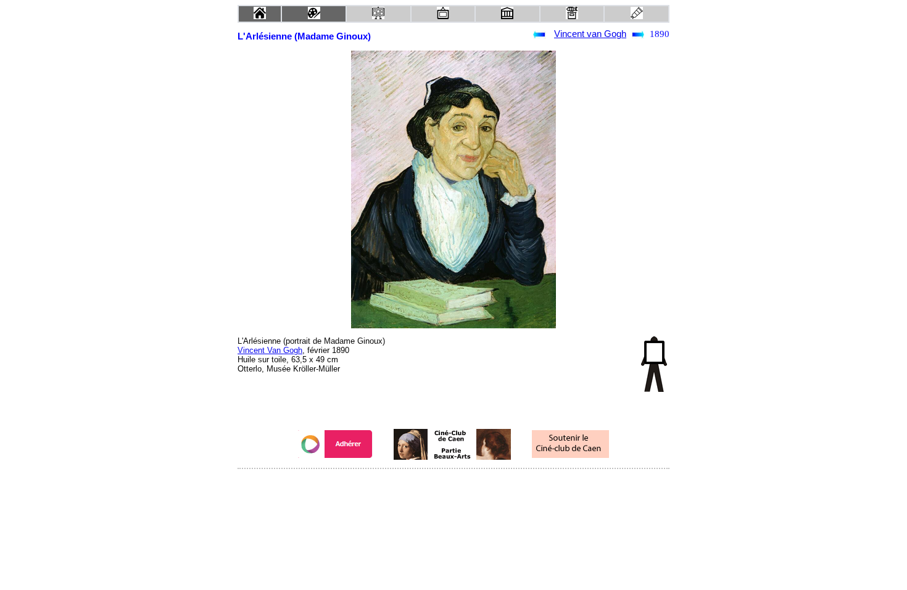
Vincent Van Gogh (270, 350)
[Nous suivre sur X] (453, 485)
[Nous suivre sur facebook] (430, 485)
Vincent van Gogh (590, 34)
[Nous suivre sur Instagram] (476, 485)
